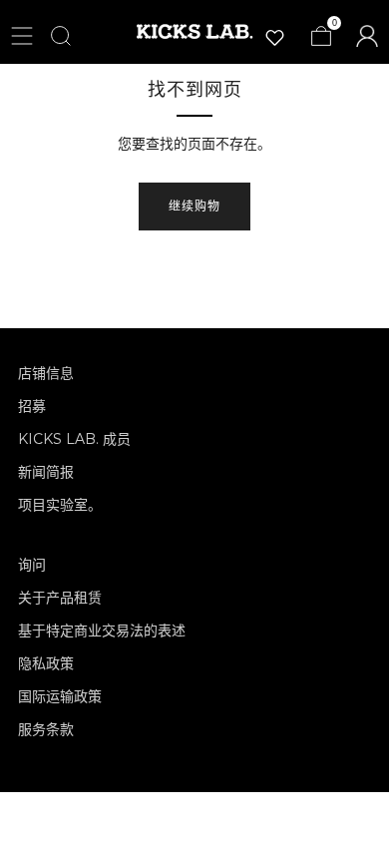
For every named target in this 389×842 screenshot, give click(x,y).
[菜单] (22, 36)
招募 (32, 406)
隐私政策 (46, 663)
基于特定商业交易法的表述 (102, 630)
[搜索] (61, 36)
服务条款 (46, 729)
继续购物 (194, 206)
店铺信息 (46, 373)
